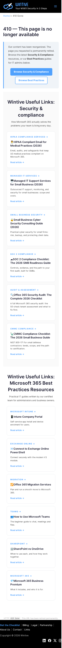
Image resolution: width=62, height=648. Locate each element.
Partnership (46, 625)
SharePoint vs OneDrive (29, 548)
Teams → (15, 511)
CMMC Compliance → (23, 328)
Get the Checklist (10, 625)
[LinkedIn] (44, 640)
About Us (5, 629)
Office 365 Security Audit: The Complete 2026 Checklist (31, 296)
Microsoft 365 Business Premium (26, 582)
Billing (26, 625)
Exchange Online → (22, 444)
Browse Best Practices (31, 80)
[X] (55, 640)
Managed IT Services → (25, 176)
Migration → (18, 479)
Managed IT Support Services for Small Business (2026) (30, 182)
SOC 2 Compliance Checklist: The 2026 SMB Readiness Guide (30, 261)
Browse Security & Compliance (31, 71)
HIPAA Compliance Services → (29, 137)
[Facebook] (49, 640)
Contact (17, 629)
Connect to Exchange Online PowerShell (29, 450)
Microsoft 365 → (21, 576)
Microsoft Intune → (23, 411)
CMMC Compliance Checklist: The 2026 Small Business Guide (30, 335)
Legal (34, 625)
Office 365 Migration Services (32, 484)
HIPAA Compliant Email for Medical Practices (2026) (28, 143)
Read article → (17, 162)
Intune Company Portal (28, 416)
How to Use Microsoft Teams (32, 516)
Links (27, 629)
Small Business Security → (27, 215)
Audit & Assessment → (24, 290)
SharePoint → (19, 543)
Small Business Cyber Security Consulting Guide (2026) (26, 223)
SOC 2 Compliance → (23, 254)
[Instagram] (60, 640)
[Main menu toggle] (55, 6)
